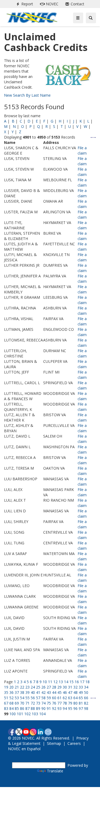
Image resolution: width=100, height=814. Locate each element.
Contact (73, 3)
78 (65, 703)
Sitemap (54, 743)
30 (65, 687)
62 (65, 697)
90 (43, 708)
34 (86, 687)
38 (22, 692)
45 (59, 692)
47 (70, 692)
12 (55, 681)
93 (59, 708)
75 (49, 703)
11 (50, 681)
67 (6, 703)
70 (22, 703)
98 (86, 708)
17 (82, 681)
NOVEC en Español (24, 748)
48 (75, 692)
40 (33, 692)
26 (43, 687)
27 (49, 687)
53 (17, 697)
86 (22, 708)
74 (43, 703)
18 (87, 681)
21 (17, 687)
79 (70, 703)
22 (22, 687)
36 (11, 692)
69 (17, 703)
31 (70, 687)
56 (33, 697)
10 (45, 681)
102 (27, 713)
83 (6, 708)
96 (75, 708)
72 (33, 703)
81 (81, 703)
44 (54, 692)
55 (27, 697)
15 (71, 681)
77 (59, 703)
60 (54, 697)
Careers (74, 743)
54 (22, 697)
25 (38, 687)
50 (86, 692)
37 (17, 692)
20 (11, 687)
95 (70, 708)
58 (43, 697)
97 (81, 708)
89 (38, 708)
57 (38, 697)
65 (81, 697)
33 (81, 687)
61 (59, 697)
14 (66, 681)
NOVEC (48, 3)
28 (54, 687)
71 (27, 703)
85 (17, 708)
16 (77, 681)
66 (86, 697)
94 (65, 708)
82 (86, 703)
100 (12, 713)
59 (49, 697)
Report (23, 3)
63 (70, 697)
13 (61, 681)
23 (27, 687)
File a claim (82, 150)
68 (11, 703)
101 (20, 713)
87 (27, 708)
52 (11, 697)
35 (6, 692)
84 (11, 708)
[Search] (91, 18)
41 (38, 692)
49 (81, 692)
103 (35, 713)
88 (33, 708)
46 (65, 692)
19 (6, 687)
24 (33, 687)
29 (59, 687)
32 (75, 687)
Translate (55, 770)
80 (75, 703)
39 (27, 692)
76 (54, 703)
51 (6, 697)
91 (49, 708)
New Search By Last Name (27, 95)
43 (49, 692)
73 (38, 703)
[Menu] (78, 18)
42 (43, 692)
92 (54, 708)
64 (75, 697)
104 (42, 713)
